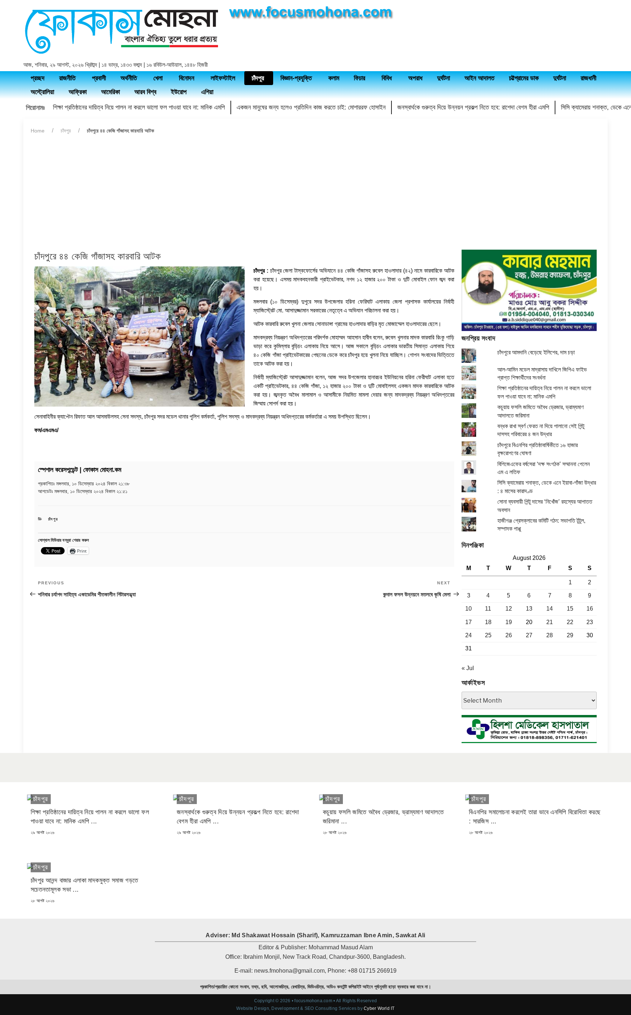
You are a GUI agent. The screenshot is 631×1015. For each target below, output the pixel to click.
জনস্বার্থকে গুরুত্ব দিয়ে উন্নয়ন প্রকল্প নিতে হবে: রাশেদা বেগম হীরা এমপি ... (238, 816)
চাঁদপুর (66, 131)
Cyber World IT (379, 1008)
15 (570, 608)
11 (488, 608)
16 (589, 608)
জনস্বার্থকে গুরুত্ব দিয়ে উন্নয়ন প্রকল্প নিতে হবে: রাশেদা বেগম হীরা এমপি (473, 107)
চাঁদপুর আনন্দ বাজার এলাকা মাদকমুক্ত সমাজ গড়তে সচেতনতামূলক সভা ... (84, 885)
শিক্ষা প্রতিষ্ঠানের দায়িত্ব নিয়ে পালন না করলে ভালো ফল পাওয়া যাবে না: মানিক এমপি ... (90, 816)
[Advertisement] (315, 195)
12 (508, 608)
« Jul (468, 668)
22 (570, 622)
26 (508, 635)
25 (488, 635)
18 (488, 622)
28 (549, 635)
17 (468, 622)
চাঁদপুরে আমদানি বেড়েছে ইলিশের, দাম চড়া (536, 352)
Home (38, 131)
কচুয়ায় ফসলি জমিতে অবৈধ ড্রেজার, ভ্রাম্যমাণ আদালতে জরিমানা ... (383, 816)
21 (549, 622)
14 (549, 608)
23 (589, 622)
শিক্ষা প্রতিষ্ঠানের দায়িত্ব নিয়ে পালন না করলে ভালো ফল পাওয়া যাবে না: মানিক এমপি (139, 107)
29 (570, 635)
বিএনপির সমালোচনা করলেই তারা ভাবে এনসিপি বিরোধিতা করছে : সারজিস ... (534, 816)
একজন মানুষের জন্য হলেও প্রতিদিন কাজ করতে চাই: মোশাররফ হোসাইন (311, 107)
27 (529, 635)
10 (468, 608)
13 (529, 608)
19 (508, 622)
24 (468, 635)
